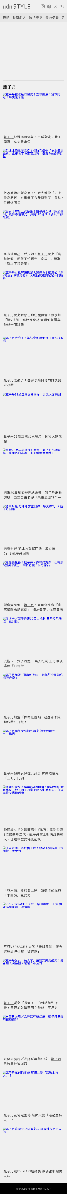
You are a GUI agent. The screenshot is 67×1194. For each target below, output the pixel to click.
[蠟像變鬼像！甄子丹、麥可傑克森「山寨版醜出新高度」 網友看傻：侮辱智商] (33, 581)
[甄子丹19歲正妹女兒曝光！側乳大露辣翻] (33, 412)
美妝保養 (52, 17)
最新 (6, 17)
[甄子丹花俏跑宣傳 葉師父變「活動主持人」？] (33, 1091)
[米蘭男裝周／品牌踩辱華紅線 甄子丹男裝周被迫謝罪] (33, 1035)
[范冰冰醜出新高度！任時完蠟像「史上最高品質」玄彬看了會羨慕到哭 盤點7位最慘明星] (33, 169)
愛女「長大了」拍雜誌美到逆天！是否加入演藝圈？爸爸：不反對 (31, 1005)
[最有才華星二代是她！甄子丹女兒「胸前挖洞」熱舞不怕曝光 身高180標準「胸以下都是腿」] (33, 230)
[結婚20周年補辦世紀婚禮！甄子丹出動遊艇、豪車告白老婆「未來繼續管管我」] (33, 469)
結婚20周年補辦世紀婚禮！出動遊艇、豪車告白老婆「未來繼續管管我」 (34, 495)
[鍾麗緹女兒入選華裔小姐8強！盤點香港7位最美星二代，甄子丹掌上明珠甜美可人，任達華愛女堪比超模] (33, 805)
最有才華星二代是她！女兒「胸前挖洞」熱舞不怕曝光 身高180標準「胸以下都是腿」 (32, 258)
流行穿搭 (36, 17)
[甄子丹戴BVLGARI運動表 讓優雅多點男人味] (33, 1147)
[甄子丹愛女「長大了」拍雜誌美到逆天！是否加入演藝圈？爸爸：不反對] (33, 979)
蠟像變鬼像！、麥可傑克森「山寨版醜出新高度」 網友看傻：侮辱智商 (35, 607)
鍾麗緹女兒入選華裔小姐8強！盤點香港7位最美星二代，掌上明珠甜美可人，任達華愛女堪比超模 (33, 834)
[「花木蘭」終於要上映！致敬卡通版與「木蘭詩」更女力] (33, 867)
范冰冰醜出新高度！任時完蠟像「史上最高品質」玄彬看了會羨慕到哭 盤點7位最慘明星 (33, 197)
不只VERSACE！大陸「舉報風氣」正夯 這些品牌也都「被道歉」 (33, 949)
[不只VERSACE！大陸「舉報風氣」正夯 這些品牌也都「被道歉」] (33, 923)
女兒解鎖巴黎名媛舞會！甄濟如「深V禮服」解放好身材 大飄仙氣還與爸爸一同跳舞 (32, 320)
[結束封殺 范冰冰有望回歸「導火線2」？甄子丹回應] (33, 525)
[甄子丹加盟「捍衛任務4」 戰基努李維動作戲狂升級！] (33, 693)
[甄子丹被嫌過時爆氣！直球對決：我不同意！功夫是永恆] (33, 113)
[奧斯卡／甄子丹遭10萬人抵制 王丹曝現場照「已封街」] (33, 637)
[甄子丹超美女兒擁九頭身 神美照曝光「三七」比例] (33, 749)
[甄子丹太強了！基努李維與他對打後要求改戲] (33, 356)
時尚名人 (19, 17)
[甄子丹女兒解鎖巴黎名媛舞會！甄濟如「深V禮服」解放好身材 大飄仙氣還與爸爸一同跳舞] (33, 291)
